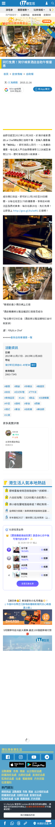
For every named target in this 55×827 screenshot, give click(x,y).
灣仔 (33, 364)
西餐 (37, 403)
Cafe (22, 397)
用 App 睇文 (44, 88)
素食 (18, 409)
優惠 (8, 386)
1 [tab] (21, 17)
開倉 (18, 386)
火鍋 (8, 414)
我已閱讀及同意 (27, 814)
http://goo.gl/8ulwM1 (25, 210)
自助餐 (30, 74)
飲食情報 (17, 74)
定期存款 (48, 14)
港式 (8, 409)
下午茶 (33, 392)
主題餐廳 (44, 397)
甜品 (32, 397)
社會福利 (6, 782)
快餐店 (29, 386)
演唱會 (9, 9)
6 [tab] (35, 17)
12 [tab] (35, 21)
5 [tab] (32, 17)
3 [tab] (26, 17)
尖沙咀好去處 (34, 771)
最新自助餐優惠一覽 (21, 337)
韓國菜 (41, 386)
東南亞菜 (10, 397)
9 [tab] (26, 21)
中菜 (8, 403)
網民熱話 (6, 791)
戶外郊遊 (39, 778)
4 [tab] (29, 17)
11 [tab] (32, 21)
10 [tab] (29, 21)
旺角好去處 (7, 778)
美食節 (41, 409)
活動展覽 (6, 771)
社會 (18, 778)
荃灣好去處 (38, 774)
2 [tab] (23, 17)
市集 (15, 771)
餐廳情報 (27, 778)
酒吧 (18, 403)
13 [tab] (28, 25)
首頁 (6, 74)
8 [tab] (23, 21)
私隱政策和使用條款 (35, 806)
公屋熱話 (25, 14)
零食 (28, 403)
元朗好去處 (24, 774)
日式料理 (20, 392)
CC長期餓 (13, 82)
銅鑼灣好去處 (8, 774)
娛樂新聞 (36, 14)
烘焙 (8, 392)
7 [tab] (21, 21)
